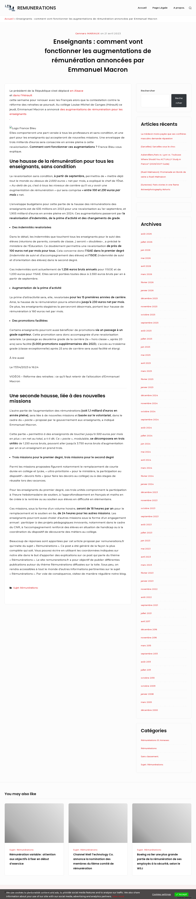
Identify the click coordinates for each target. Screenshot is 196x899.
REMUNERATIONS (36, 8)
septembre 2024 (150, 419)
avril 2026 (146, 266)
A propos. (179, 7)
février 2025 (147, 379)
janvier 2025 (147, 387)
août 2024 (146, 427)
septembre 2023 (149, 516)
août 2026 (146, 234)
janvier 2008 (147, 694)
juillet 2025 (146, 339)
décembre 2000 (149, 710)
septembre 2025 (149, 322)
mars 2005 (146, 702)
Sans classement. (150, 756)
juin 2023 (145, 540)
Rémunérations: (149, 748)
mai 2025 (146, 355)
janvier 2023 (147, 581)
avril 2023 (146, 557)
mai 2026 (146, 258)
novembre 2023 (149, 500)
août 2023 (146, 524)
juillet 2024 (146, 435)
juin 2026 (145, 250)
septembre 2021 (149, 605)
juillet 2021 (146, 613)
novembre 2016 (149, 637)
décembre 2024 (149, 395)
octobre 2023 (148, 508)
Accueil (142, 7)
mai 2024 (146, 452)
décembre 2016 (149, 629)
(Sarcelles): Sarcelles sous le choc (158, 146)
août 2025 (146, 330)
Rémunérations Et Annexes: (155, 740)
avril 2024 (146, 460)
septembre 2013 (149, 653)
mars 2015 (146, 645)
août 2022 (146, 597)
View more (118, 896)
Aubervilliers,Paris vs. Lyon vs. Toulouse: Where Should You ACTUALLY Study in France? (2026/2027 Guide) (161, 159)
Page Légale (160, 7)
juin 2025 (145, 347)
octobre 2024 (148, 411)
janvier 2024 (147, 484)
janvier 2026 (147, 290)
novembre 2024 (149, 403)
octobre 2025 (148, 314)
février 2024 (147, 476)
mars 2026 (146, 274)
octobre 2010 (148, 678)
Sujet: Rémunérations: (25, 587)
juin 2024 (145, 443)
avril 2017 (145, 621)
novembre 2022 (149, 589)
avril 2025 (146, 363)
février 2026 (147, 282)
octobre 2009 (148, 686)
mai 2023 (146, 548)
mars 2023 (146, 565)
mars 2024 (146, 468)
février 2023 (147, 573)
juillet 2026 (146, 242)
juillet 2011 (146, 670)
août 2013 (146, 661)
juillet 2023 (146, 532)
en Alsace (76, 90)
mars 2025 (146, 371)
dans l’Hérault (22, 95)
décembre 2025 (149, 298)
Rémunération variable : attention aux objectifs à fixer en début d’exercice (32, 859)
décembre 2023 (149, 492)
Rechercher (148, 90)
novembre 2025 (149, 306)
